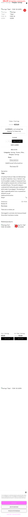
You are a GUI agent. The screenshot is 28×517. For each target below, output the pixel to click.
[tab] (14, 159)
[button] (26, 492)
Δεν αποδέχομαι (14, 507)
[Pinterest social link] (16, 157)
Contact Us (14, 373)
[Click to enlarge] (3, 7)
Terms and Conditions (16, 514)
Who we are (14, 380)
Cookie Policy (9, 514)
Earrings (13, 152)
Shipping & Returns (14, 383)
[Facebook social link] (12, 157)
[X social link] (14, 157)
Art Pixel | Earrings (19, 333)
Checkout (14, 370)
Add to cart (17, 141)
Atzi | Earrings (5, 333)
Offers (22, 152)
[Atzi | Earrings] (7, 278)
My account (14, 364)
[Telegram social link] (19, 157)
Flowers (18, 152)
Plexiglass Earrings (14, 154)
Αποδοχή (14, 503)
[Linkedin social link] (17, 157)
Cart (14, 367)
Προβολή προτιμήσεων (14, 511)
